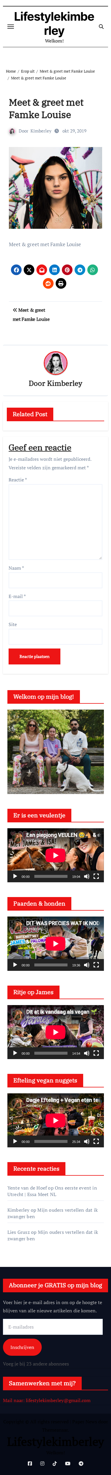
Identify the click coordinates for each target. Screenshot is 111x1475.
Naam (16, 568)
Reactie (18, 479)
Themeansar (55, 1430)
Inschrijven (22, 1347)
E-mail (17, 596)
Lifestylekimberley (54, 23)
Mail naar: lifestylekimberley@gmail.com (47, 1400)
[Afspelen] (15, 876)
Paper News (84, 1421)
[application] (55, 855)
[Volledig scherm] (96, 876)
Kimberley (41, 131)
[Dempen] (87, 876)
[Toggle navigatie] (10, 26)
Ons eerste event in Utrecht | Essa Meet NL (52, 1191)
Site (13, 624)
